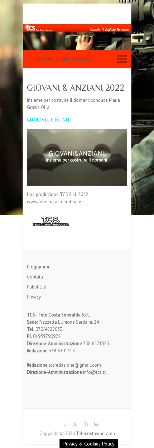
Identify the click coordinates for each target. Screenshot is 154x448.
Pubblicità (37, 287)
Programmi (38, 267)
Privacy (34, 297)
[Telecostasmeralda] (77, 27)
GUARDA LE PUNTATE (49, 120)
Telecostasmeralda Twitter (71, 421)
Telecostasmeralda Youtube (82, 421)
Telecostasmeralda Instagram (93, 421)
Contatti (35, 277)
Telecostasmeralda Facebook (61, 421)
